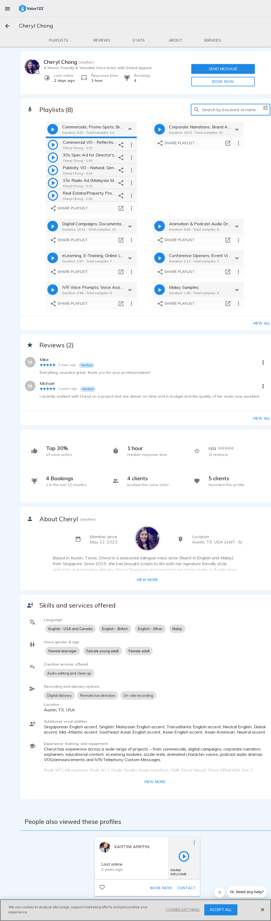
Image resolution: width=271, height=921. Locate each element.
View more (147, 579)
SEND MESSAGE (223, 68)
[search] (196, 109)
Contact (186, 888)
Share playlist (72, 208)
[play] (53, 144)
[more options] (131, 144)
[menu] (7, 8)
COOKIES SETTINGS (183, 909)
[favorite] (102, 887)
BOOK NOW (223, 81)
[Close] (262, 909)
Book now (161, 888)
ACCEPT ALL (221, 909)
